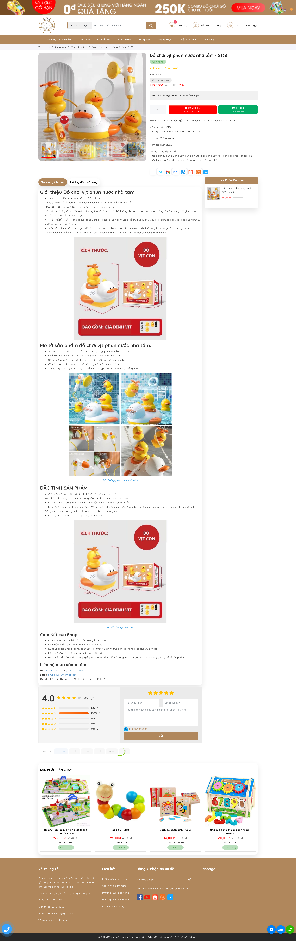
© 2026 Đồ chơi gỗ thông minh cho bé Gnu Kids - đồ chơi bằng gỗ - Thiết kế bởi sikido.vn (148, 937)
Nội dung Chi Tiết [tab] (53, 182)
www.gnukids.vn (58, 920)
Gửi (161, 735)
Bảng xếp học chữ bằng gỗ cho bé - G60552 (175, 831)
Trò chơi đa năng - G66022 (230, 829)
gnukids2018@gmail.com (62, 674)
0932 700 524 (52, 670)
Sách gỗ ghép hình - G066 (66, 829)
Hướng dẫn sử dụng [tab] (84, 182)
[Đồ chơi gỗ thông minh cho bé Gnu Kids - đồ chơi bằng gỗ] (47, 25)
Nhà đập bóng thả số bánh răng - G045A (121, 831)
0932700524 (59, 906)
